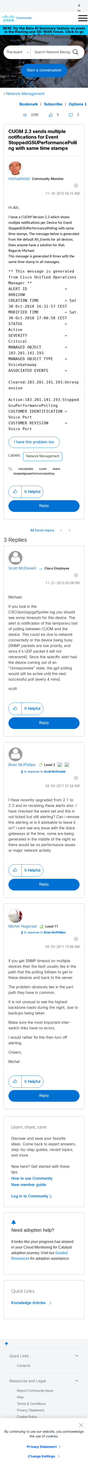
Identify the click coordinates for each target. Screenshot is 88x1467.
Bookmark (28, 104)
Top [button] (6, 1343)
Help (20, 1397)
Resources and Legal (27, 1381)
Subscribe (53, 104)
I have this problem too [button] (34, 442)
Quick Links (19, 1356)
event (56, 469)
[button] (15, 491)
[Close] (81, 1425)
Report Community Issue (35, 1391)
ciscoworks (25, 469)
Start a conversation (44, 70)
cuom (43, 469)
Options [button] (76, 104)
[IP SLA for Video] (61, 530)
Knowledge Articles (29, 1302)
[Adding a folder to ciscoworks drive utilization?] (69, 530)
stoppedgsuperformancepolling (33, 473)
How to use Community (32, 1178)
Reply (44, 506)
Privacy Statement (41, 1447)
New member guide (28, 1184)
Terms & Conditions (31, 1404)
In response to (44, 771)
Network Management (25, 94)
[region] (44, 1442)
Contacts (23, 1366)
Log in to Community (30, 1196)
